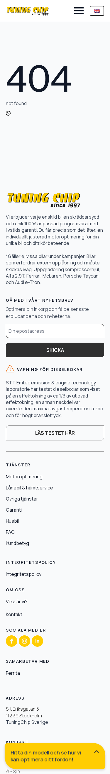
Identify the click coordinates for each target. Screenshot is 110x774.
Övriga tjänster (22, 499)
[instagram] (24, 641)
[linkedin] (37, 641)
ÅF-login (13, 771)
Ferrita (13, 673)
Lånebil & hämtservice (29, 487)
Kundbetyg (17, 543)
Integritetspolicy (23, 574)
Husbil (12, 521)
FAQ (10, 532)
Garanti (14, 510)
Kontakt (14, 614)
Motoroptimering (24, 476)
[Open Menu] (79, 10)
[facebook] (11, 641)
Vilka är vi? (17, 601)
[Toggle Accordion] (55, 757)
